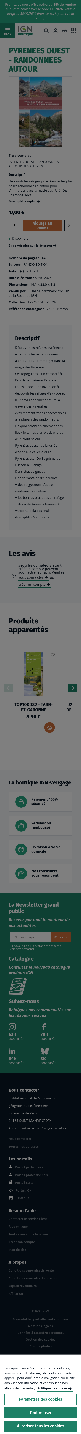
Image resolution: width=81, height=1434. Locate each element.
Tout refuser (40, 1412)
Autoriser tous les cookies (40, 1426)
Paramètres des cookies (40, 1399)
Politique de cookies (52, 1388)
